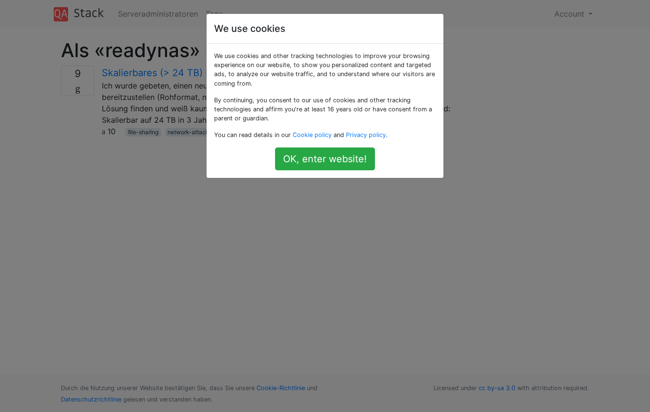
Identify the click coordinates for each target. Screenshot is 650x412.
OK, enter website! (325, 159)
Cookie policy (312, 134)
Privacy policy (366, 134)
